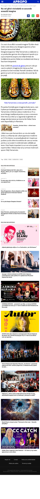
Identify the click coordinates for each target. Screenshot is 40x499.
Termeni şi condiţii (26, 463)
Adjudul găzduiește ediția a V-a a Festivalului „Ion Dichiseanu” (19, 247)
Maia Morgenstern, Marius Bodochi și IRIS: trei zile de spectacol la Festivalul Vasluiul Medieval (14, 192)
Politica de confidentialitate (28, 459)
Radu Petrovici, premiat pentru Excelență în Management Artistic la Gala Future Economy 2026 (13, 213)
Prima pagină (4, 5)
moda (21, 159)
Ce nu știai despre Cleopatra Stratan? (11, 201)
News (10, 5)
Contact (16, 459)
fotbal (9, 159)
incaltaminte (15, 159)
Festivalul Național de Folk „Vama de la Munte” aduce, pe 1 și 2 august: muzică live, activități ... (13, 171)
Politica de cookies (13, 463)
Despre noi (7, 459)
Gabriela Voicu (7, 14)
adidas (5, 159)
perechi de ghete (19, 66)
